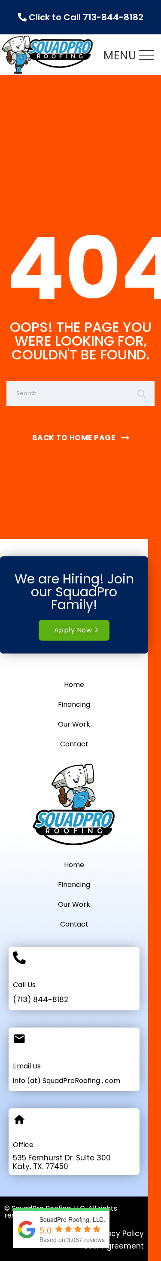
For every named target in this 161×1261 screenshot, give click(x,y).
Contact (74, 744)
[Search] (141, 393)
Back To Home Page (73, 438)
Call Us (24, 985)
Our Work (74, 724)
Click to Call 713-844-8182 (85, 17)
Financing (74, 704)
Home (74, 685)
